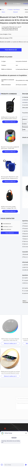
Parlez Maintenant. (10, 49)
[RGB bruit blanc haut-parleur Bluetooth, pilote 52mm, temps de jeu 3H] (10, 326)
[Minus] (26, 433)
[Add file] (2, 464)
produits (10, 9)
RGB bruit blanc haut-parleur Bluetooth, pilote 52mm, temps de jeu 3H (10, 339)
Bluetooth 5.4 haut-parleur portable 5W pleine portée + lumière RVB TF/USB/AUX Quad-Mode (10, 148)
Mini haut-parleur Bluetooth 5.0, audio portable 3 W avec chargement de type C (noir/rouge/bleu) (10, 178)
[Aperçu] (5, 3)
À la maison (17, 3)
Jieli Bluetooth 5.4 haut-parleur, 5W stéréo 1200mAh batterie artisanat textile (9, 119)
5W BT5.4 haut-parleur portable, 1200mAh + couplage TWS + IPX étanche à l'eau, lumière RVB (8, 208)
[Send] (26, 464)
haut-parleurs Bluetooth (16, 11)
